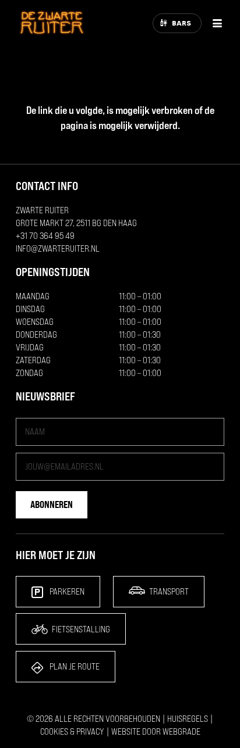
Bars (181, 23)
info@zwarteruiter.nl (58, 248)
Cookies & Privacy (72, 731)
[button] (217, 23)
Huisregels (187, 718)
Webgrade (181, 731)
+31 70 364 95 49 (45, 235)
